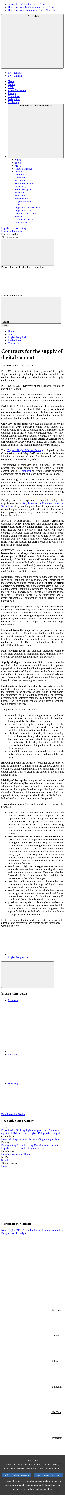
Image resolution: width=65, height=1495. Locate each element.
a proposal (25, 470)
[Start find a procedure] (27, 252)
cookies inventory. (43, 1489)
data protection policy (44, 1485)
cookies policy (19, 1489)
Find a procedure (10, 234)
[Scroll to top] (27, 974)
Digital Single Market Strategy (26, 450)
